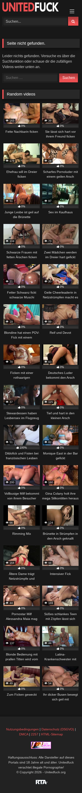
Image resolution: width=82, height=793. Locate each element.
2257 (34, 734)
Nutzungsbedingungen (22, 729)
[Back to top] (68, 779)
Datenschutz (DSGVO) (57, 729)
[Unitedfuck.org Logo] (33, 7)
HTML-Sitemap (52, 734)
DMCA (23, 734)
